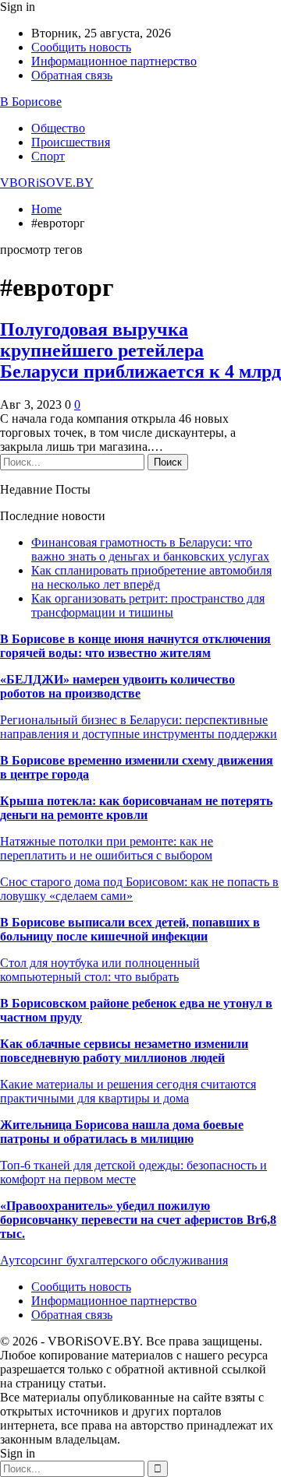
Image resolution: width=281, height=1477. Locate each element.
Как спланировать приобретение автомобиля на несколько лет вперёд (151, 577)
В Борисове (31, 101)
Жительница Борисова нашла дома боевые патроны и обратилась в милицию (122, 1131)
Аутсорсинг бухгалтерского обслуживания (114, 1260)
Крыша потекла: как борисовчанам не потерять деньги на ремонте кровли (136, 807)
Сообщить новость (81, 47)
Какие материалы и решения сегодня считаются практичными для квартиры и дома (128, 1091)
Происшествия (70, 142)
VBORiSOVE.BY (47, 182)
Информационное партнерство (114, 61)
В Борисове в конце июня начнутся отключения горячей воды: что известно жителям (135, 645)
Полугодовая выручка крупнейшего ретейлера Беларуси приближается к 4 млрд (140, 350)
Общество (58, 128)
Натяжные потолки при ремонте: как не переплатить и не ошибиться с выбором (106, 848)
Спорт (48, 156)
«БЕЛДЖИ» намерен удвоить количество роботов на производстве (117, 686)
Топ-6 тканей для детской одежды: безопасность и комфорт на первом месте (133, 1172)
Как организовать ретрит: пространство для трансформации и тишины (148, 605)
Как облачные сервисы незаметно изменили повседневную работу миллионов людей (124, 1050)
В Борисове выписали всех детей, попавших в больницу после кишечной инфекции (130, 929)
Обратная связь (71, 75)
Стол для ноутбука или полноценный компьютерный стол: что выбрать (100, 969)
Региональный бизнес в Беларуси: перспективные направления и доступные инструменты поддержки (138, 726)
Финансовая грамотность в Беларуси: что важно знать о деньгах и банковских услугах (150, 549)
